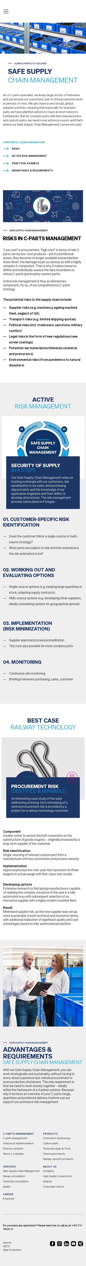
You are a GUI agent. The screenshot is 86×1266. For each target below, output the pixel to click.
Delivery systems (13, 1148)
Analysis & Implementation (18, 1143)
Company (48, 1171)
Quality (7, 1187)
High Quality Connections (57, 1176)
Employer (9, 1199)
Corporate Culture (53, 1187)
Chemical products (54, 1154)
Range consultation (14, 1176)
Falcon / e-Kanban (13, 1154)
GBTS (6, 1246)
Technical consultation (15, 1181)
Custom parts (50, 1143)
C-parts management (15, 1138)
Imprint (7, 1243)
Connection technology (56, 1138)
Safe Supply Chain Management (21, 1171)
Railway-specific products (58, 1159)
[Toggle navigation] (7, 11)
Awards (47, 1181)
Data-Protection (12, 1250)
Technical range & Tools (57, 1148)
